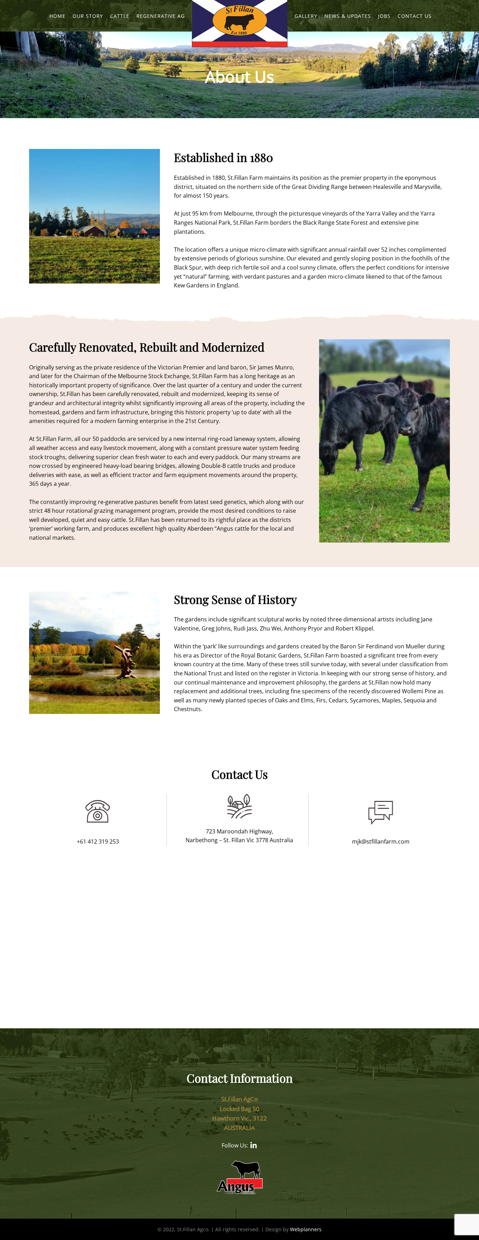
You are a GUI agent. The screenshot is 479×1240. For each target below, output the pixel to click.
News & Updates (347, 16)
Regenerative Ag (160, 16)
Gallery (306, 16)
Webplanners (306, 1229)
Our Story (88, 16)
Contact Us (415, 16)
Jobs (384, 16)
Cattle (119, 16)
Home (57, 16)
